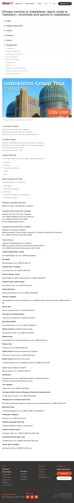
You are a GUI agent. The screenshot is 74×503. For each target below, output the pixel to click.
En (55, 3)
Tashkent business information (16, 68)
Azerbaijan (24, 477)
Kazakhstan (6, 477)
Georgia (23, 479)
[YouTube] (36, 497)
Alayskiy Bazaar (11, 62)
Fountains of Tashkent (13, 51)
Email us (64, 473)
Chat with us (64, 478)
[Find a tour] (51, 3)
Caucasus (23, 471)
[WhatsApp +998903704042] (46, 3)
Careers (41, 472)
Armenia (23, 474)
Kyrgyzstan (6, 480)
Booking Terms (43, 477)
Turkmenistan (7, 485)
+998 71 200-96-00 (63, 469)
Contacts (41, 474)
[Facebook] (27, 497)
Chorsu (8, 65)
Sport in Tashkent (12, 57)
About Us (19, 3)
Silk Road (5, 469)
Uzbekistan (6, 474)
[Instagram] (32, 497)
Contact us (64, 3)
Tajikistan (5, 482)
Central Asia (6, 472)
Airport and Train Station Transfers (17, 71)
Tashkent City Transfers (13, 74)
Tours (40, 3)
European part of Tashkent (14, 54)
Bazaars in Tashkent (12, 60)
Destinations (30, 3)
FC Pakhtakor (10, 48)
